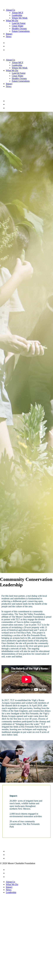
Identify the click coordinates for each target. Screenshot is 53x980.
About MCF (17, 12)
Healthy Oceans (19, 28)
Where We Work (19, 18)
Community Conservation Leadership (26, 582)
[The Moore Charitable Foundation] (14, 5)
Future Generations (21, 31)
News (8, 36)
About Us (10, 10)
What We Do (12, 20)
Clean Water (17, 26)
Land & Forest (18, 23)
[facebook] (7, 43)
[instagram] (7, 50)
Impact (9, 34)
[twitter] (7, 46)
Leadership (17, 15)
